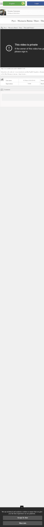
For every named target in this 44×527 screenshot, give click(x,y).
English (12, 3)
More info (22, 523)
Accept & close (22, 518)
